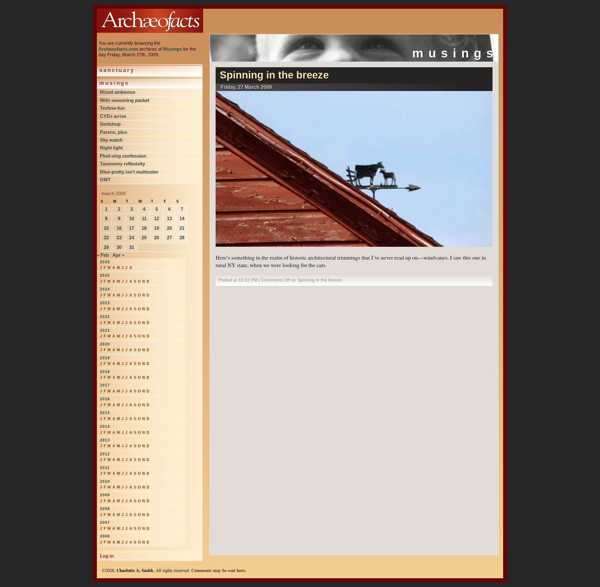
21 (181, 228)
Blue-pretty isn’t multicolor (129, 172)
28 (181, 237)
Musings (172, 49)
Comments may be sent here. (218, 570)
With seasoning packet (124, 100)
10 (131, 218)
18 (144, 228)
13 (169, 218)
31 (131, 247)
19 (156, 228)
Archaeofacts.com (118, 49)
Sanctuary (117, 70)
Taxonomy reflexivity (122, 163)
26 (156, 237)
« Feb (103, 255)
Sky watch (111, 140)
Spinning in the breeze (274, 75)
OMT (105, 179)
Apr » (118, 255)
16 (119, 228)
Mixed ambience (117, 92)
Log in (107, 556)
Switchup (110, 124)
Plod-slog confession (123, 156)
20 (169, 228)
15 (106, 228)
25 (144, 237)
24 (131, 237)
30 (119, 247)
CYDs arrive (113, 116)
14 (181, 218)
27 (169, 237)
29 (106, 247)
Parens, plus (113, 132)
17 (131, 228)
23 (119, 237)
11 (144, 218)
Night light (111, 147)
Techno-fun (112, 108)
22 (106, 237)
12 (156, 218)
